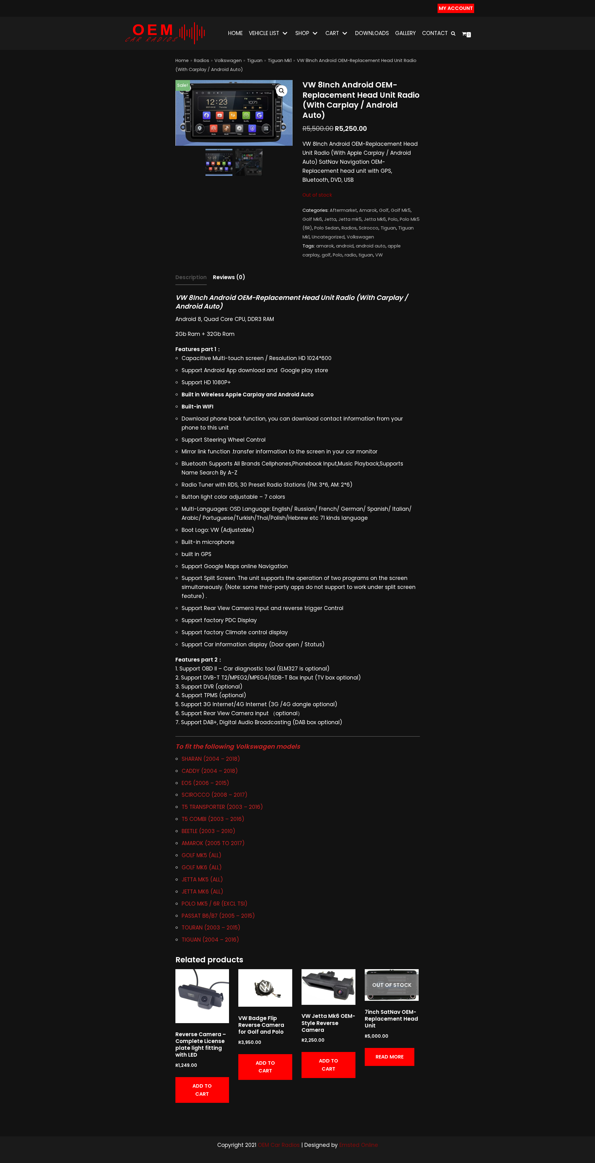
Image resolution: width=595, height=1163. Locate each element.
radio (350, 255)
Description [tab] (191, 277)
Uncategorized (328, 237)
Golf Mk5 (401, 210)
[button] (281, 90)
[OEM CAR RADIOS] (165, 33)
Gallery (405, 33)
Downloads (372, 33)
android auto (371, 246)
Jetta (330, 219)
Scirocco (368, 228)
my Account (456, 8)
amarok (325, 246)
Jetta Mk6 (375, 219)
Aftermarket (343, 210)
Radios (201, 60)
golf (326, 255)
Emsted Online (358, 1145)
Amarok (368, 210)
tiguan (366, 255)
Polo (393, 219)
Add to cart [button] (202, 1090)
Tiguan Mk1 (280, 60)
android (345, 246)
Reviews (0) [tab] (229, 277)
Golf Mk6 (312, 219)
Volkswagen (228, 60)
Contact (435, 33)
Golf (384, 210)
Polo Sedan (326, 228)
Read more (389, 1056)
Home (235, 33)
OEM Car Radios (279, 1145)
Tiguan (254, 60)
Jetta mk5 (350, 219)
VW (379, 255)
